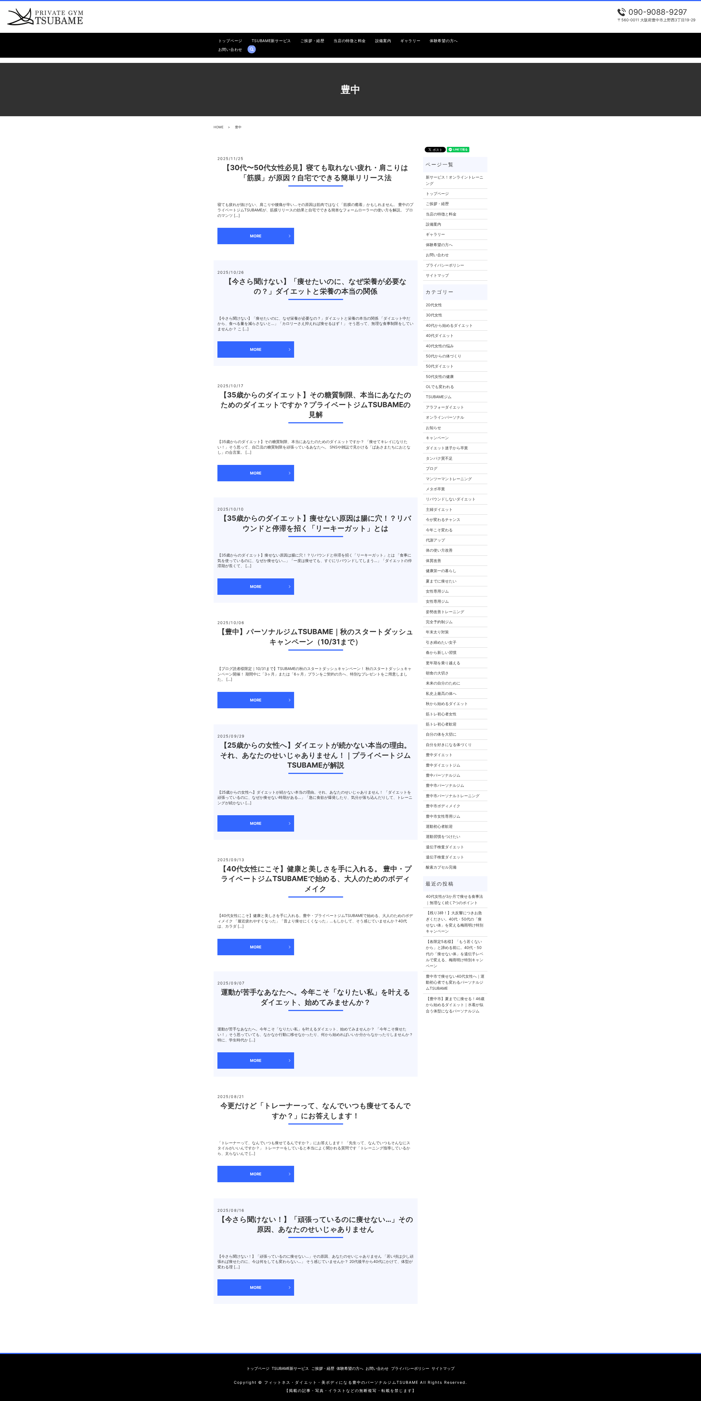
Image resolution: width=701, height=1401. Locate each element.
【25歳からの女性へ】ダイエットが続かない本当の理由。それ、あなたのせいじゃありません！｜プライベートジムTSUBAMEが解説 (315, 755)
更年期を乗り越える (443, 662)
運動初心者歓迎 (439, 826)
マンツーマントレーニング (449, 478)
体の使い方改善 (439, 550)
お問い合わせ (230, 49)
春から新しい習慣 (441, 652)
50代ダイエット (440, 366)
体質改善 (433, 560)
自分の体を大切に (441, 734)
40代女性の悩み (440, 345)
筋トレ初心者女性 (441, 714)
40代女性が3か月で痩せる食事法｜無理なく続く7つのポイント (454, 899)
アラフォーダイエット (445, 407)
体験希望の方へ (444, 40)
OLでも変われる (440, 386)
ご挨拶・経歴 (312, 40)
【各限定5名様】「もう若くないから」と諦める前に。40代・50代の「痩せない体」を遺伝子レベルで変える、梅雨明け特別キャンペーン (454, 953)
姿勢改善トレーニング (445, 611)
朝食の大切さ (437, 673)
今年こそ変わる (439, 530)
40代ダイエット (440, 335)
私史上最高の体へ (441, 693)
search (254, 49)
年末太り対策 (437, 632)
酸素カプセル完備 (441, 867)
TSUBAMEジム (439, 396)
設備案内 (383, 40)
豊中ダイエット (439, 754)
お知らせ (433, 427)
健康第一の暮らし (441, 570)
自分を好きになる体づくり (449, 744)
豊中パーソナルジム (443, 775)
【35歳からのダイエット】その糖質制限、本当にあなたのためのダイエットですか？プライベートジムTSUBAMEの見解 (315, 405)
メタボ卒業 (435, 489)
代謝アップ (435, 540)
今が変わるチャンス (443, 519)
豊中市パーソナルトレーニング (452, 795)
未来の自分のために (443, 683)
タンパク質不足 (439, 458)
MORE (256, 236)
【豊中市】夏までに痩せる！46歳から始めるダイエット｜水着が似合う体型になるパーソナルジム (455, 1004)
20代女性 (434, 304)
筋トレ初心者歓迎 (441, 724)
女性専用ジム (437, 591)
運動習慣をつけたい (443, 836)
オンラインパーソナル (445, 417)
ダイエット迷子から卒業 (447, 447)
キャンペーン (437, 437)
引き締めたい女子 (441, 642)
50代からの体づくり (443, 356)
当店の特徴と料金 (350, 40)
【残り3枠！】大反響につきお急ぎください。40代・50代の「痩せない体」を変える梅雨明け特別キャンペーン (454, 921)
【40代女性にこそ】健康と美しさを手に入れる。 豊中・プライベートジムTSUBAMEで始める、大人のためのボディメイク (315, 878)
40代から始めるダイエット (449, 325)
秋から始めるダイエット (447, 703)
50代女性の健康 (440, 376)
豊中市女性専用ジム (443, 816)
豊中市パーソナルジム (445, 785)
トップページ (230, 40)
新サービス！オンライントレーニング (454, 180)
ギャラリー (410, 40)
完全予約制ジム (439, 621)
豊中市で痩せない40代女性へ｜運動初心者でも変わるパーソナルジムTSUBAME (455, 982)
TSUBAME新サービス (271, 40)
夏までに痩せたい (441, 581)
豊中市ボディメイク (443, 805)
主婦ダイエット (439, 509)
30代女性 (434, 315)
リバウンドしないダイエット (451, 499)
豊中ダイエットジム (443, 765)
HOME (218, 127)
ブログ (431, 468)
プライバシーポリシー (445, 265)
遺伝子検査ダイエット (445, 846)
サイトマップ (437, 275)
